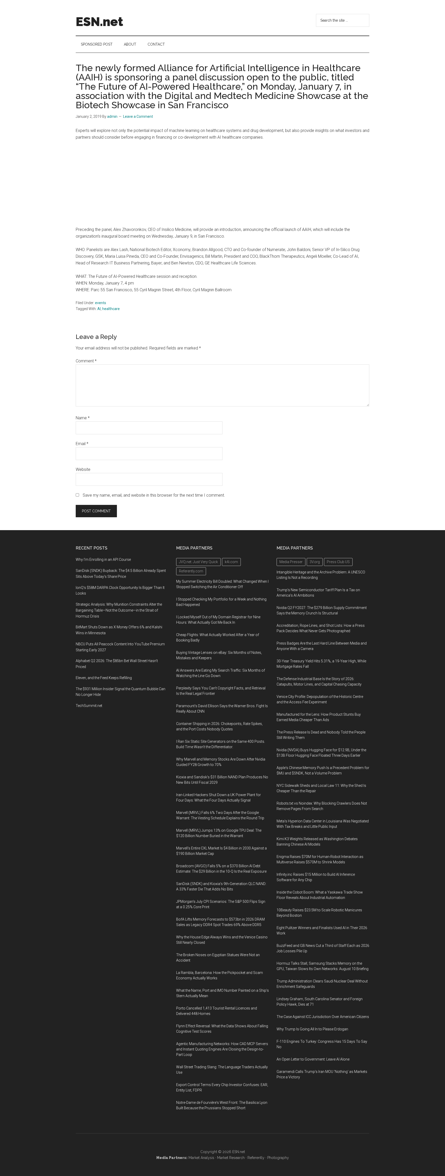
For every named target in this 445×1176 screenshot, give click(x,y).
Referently (255, 1158)
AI (99, 309)
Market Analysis (201, 1158)
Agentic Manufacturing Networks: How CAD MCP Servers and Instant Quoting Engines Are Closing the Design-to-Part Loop (222, 1049)
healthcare (111, 309)
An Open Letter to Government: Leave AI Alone (313, 1059)
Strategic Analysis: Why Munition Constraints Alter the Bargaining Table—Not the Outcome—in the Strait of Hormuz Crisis (119, 610)
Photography (278, 1158)
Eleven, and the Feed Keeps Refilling (104, 678)
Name (83, 417)
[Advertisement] (222, 183)
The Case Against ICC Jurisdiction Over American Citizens (323, 1017)
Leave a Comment (138, 116)
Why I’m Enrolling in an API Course (103, 559)
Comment (86, 360)
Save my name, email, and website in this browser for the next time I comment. (154, 495)
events (100, 303)
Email (82, 443)
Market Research (231, 1158)
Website (83, 469)
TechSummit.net (89, 706)
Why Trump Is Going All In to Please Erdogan (312, 1029)
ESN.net (99, 21)
